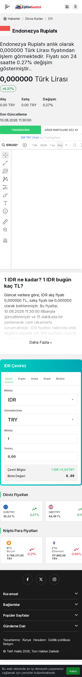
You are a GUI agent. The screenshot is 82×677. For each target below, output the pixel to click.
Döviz (8, 378)
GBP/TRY (54, 512)
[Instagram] (54, 579)
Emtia (34, 378)
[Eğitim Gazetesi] (28, 6)
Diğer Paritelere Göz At (61, 130)
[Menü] (7, 7)
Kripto (22, 378)
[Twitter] (41, 579)
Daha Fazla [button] (39, 342)
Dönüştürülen (13, 410)
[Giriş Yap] (75, 6)
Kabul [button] (73, 671)
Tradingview (20, 130)
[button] (67, 6)
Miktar (8, 390)
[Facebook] (27, 579)
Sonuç (8, 448)
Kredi (47, 378)
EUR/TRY (9, 512)
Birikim (60, 378)
